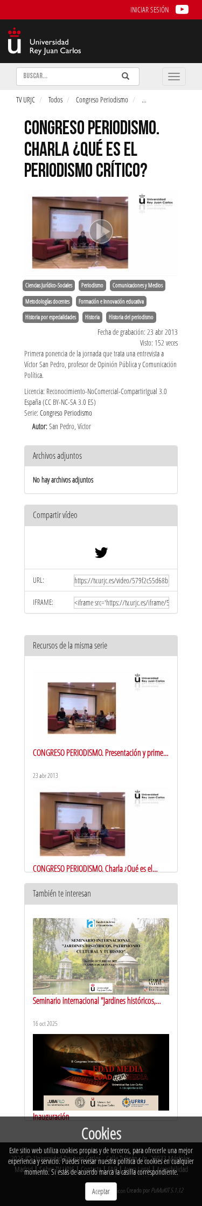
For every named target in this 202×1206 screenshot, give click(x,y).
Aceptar (101, 1191)
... (144, 99)
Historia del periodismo (131, 317)
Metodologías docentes (47, 301)
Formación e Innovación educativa (111, 301)
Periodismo (92, 285)
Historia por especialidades (50, 317)
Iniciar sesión (149, 9)
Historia (92, 317)
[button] (101, 515)
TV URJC (25, 99)
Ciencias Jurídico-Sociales (48, 285)
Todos (55, 99)
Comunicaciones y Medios (138, 285)
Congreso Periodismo (102, 99)
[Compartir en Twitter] (101, 555)
